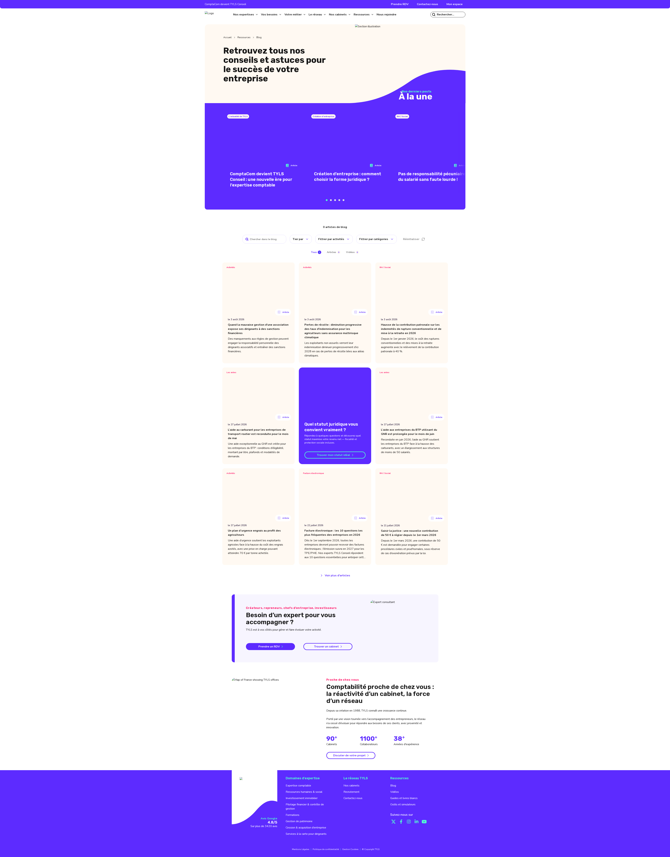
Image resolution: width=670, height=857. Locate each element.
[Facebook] (401, 821)
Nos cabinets (351, 785)
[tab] (316, 252)
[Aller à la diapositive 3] (335, 200)
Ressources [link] (244, 37)
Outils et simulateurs (402, 804)
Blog (393, 785)
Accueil (227, 37)
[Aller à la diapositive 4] (339, 200)
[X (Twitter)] (393, 821)
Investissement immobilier (302, 798)
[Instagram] (409, 821)
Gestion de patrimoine (299, 821)
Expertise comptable (298, 785)
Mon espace (454, 4)
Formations (292, 815)
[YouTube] (424, 821)
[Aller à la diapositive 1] (326, 200)
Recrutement (351, 792)
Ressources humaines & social (304, 792)
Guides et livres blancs (404, 798)
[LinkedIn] (416, 821)
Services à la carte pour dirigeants (306, 834)
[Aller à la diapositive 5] (343, 200)
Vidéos (394, 792)
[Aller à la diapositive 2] (331, 200)
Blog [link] (259, 37)
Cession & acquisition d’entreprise (306, 828)
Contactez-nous (427, 4)
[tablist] (335, 252)
